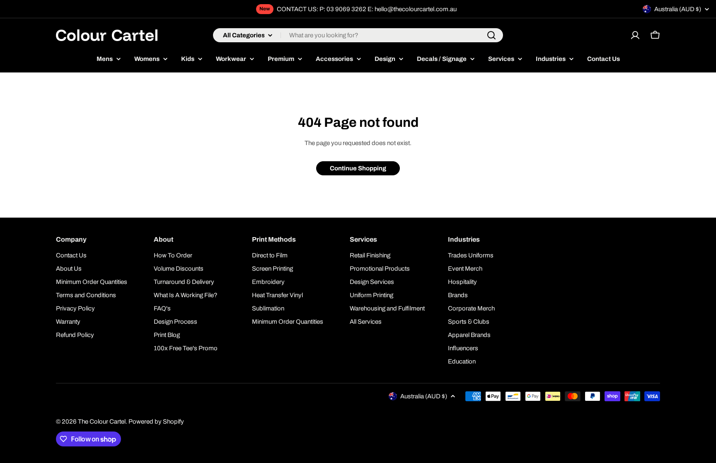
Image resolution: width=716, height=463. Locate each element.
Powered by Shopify (156, 421)
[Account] (635, 35)
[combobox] (358, 35)
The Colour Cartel (102, 421)
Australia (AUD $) (677, 9)
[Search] (491, 35)
